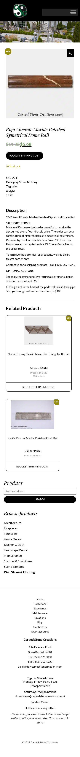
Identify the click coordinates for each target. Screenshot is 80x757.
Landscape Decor (15, 550)
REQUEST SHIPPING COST (24, 155)
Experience (40, 608)
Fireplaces (11, 528)
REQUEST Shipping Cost (38, 386)
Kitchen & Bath (14, 544)
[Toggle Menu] (73, 12)
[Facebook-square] (28, 738)
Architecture (12, 522)
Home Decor (12, 539)
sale (14, 186)
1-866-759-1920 (64, 264)
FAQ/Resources (40, 631)
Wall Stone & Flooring (19, 572)
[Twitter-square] (36, 738)
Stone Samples (14, 566)
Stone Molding (28, 182)
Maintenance (13, 555)
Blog (40, 622)
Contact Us (40, 626)
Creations (40, 617)
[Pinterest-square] (43, 738)
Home (40, 599)
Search (40, 499)
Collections (40, 603)
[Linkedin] (50, 738)
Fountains (10, 533)
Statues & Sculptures (18, 561)
